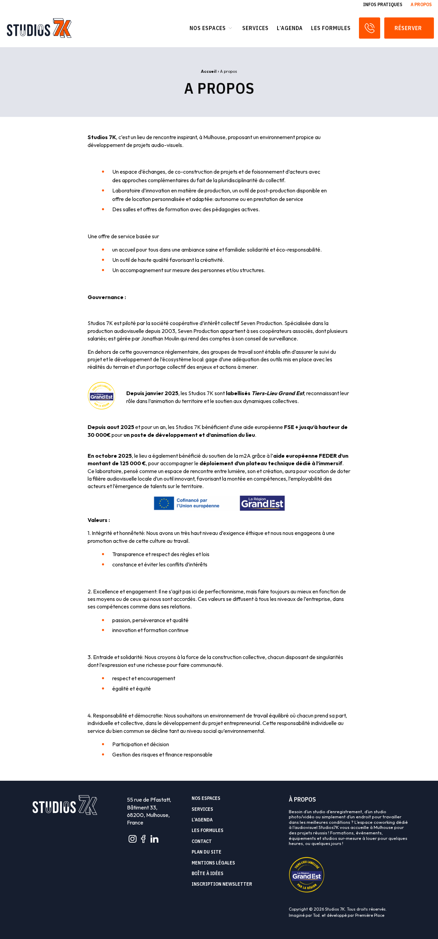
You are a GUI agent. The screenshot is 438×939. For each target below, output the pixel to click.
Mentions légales (213, 863)
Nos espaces (208, 28)
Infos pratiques (382, 4)
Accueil (209, 71)
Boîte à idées (207, 873)
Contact (202, 841)
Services (255, 28)
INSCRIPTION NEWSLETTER (222, 884)
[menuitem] (383, 4)
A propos (421, 4)
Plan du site (206, 852)
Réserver (409, 28)
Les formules (331, 28)
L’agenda (290, 28)
